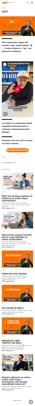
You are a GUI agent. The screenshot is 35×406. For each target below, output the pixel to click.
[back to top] (31, 402)
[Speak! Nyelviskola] (8, 2)
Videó (4, 8)
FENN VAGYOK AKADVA (14, 274)
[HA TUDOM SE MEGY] (17, 293)
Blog (3, 191)
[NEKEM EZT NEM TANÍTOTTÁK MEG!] (17, 325)
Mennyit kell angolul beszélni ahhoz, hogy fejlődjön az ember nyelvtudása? (17, 237)
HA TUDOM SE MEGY (13, 308)
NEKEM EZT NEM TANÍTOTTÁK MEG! (12, 341)
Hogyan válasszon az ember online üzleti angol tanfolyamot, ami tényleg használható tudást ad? (16, 380)
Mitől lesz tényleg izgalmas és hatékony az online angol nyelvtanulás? (17, 198)
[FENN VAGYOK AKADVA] (17, 259)
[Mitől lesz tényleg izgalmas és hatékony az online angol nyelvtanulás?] (17, 181)
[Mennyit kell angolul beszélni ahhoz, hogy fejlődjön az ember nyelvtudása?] (17, 220)
